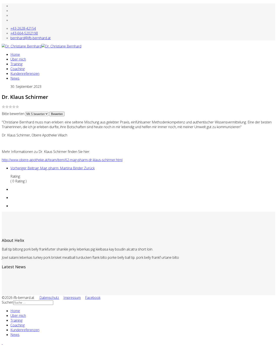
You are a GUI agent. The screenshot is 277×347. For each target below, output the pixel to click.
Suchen (7, 302)
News (14, 78)
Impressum (72, 297)
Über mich (18, 59)
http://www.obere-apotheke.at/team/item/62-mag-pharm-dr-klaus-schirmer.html (62, 159)
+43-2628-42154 (23, 28)
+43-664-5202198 (24, 33)
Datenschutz (49, 297)
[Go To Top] (2, 342)
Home (15, 54)
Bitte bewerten (13, 113)
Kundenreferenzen (24, 73)
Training (16, 64)
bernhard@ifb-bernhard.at (30, 38)
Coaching (17, 68)
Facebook (92, 297)
